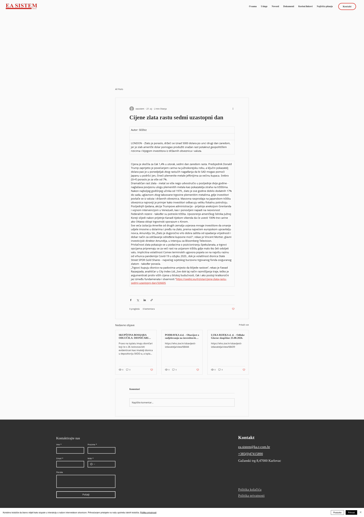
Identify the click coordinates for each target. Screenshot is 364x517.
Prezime (92, 444)
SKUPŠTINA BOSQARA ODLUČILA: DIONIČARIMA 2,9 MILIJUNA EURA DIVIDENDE (135, 336)
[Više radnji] (233, 108)
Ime (59, 444)
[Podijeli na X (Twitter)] (137, 300)
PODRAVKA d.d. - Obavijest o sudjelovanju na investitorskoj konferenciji (182, 336)
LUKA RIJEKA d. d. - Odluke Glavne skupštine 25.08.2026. (228, 336)
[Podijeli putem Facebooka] (130, 300)
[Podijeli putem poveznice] (151, 300)
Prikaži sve (244, 324)
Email (59, 458)
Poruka (59, 472)
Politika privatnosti (148, 512)
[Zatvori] (360, 512)
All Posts (119, 89)
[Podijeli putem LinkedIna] (144, 300)
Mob (91, 458)
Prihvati (351, 512)
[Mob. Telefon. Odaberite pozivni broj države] (92, 464)
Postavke (337, 512)
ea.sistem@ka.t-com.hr (254, 447)
